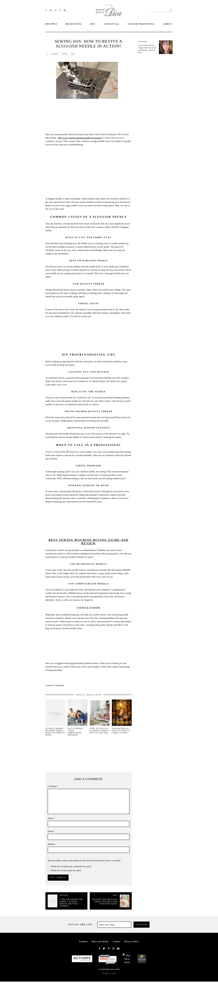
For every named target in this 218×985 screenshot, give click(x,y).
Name (51, 818)
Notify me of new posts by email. (66, 870)
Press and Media (100, 941)
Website (51, 844)
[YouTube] (65, 10)
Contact (116, 941)
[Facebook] (46, 10)
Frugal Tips (60, 685)
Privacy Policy (131, 941)
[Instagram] (60, 10)
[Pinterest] (55, 10)
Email (51, 831)
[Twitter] (51, 10)
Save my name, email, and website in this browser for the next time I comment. (84, 860)
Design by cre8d (109, 973)
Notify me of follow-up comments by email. (71, 866)
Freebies (83, 941)
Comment (53, 786)
